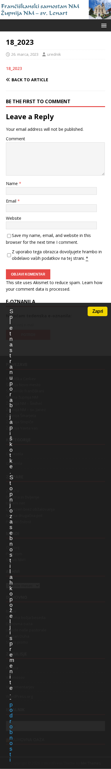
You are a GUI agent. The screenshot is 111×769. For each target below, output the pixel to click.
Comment (15, 138)
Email (11, 201)
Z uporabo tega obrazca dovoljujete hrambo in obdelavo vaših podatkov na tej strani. (57, 255)
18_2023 (14, 68)
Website (13, 218)
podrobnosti (10, 732)
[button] (103, 25)
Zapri (97, 311)
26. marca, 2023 (24, 54)
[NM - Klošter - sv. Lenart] (55, 15)
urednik (54, 54)
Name (12, 183)
